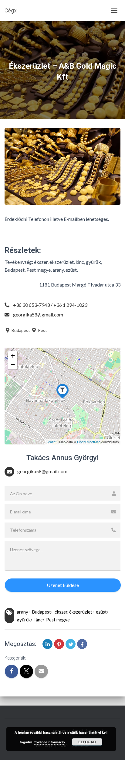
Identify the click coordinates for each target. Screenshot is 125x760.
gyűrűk (24, 619)
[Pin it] (59, 644)
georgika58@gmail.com (38, 314)
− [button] (13, 365)
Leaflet (51, 441)
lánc (38, 619)
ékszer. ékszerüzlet (73, 611)
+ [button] (13, 355)
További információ (49, 742)
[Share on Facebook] (82, 644)
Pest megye (58, 619)
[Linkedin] (47, 644)
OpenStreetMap (88, 441)
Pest (42, 330)
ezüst (101, 611)
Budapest (20, 330)
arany (22, 611)
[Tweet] (71, 644)
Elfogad (87, 742)
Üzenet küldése (63, 585)
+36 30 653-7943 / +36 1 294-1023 (50, 305)
